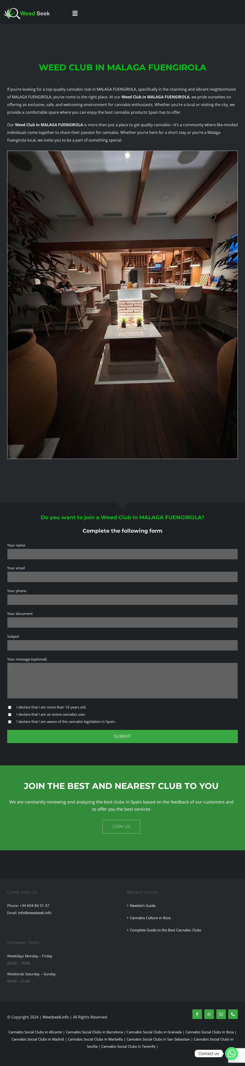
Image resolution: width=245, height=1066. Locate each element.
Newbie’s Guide (143, 905)
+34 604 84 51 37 (34, 905)
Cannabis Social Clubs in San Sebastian (158, 1039)
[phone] (233, 1014)
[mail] (221, 1014)
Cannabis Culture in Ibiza (150, 917)
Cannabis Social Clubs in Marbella (95, 1039)
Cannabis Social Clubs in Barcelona (94, 1032)
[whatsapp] (209, 1014)
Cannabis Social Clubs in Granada (154, 1032)
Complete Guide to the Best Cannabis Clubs (165, 930)
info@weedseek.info (34, 912)
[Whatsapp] (231, 1053)
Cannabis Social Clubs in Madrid (37, 1039)
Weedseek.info (56, 1017)
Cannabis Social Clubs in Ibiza (209, 1032)
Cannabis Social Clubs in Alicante (35, 1032)
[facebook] (197, 1014)
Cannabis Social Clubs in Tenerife (128, 1046)
